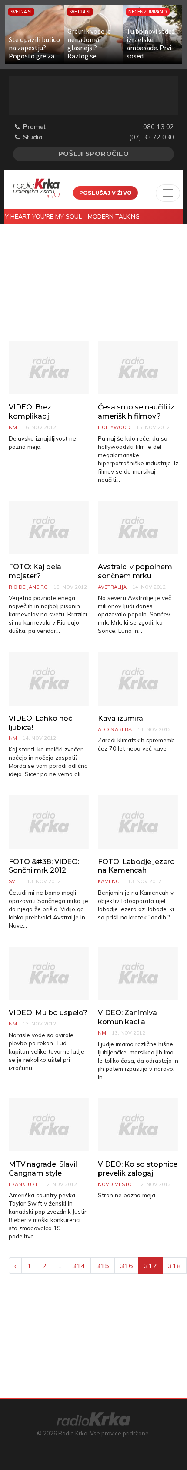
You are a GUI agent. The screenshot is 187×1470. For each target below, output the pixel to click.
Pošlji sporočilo (93, 154)
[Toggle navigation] (168, 193)
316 (126, 1265)
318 (174, 1265)
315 (102, 1265)
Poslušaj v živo (105, 193)
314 (78, 1265)
